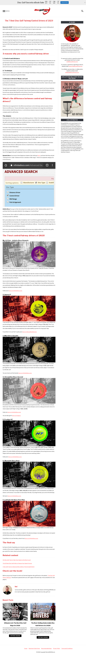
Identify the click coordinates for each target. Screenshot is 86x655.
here (39, 155)
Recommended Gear (46, 648)
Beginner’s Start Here (34, 648)
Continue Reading (15, 635)
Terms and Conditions (66, 648)
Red (16, 587)
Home (25, 648)
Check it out (64, 2)
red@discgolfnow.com (72, 61)
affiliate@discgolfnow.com (72, 72)
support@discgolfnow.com (75, 66)
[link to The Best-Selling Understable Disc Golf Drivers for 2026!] (42, 611)
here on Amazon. (16, 415)
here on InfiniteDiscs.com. (15, 290)
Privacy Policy (56, 648)
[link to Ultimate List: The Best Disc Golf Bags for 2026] (15, 611)
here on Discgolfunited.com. (29, 332)
